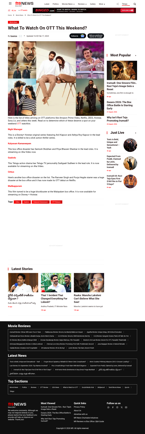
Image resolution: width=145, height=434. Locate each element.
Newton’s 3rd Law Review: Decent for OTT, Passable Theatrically (104, 340)
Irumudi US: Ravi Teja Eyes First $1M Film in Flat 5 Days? (32, 370)
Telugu (124, 4)
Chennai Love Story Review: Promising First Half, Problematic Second (70, 344)
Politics (56, 4)
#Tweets (23, 10)
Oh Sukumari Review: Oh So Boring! (53, 348)
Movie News (19, 15)
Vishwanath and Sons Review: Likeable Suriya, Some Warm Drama (32, 336)
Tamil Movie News (115, 387)
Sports (127, 387)
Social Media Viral (88, 387)
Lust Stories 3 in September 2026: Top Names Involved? (29, 366)
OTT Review (44, 387)
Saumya (13, 36)
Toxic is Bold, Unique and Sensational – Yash (25, 362)
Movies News (67, 4)
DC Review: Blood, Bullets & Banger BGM (23, 340)
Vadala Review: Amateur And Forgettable (23, 348)
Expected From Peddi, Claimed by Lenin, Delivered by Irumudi (111, 366)
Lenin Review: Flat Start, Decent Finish (81, 348)
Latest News (17, 356)
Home (10, 15)
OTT (19, 123)
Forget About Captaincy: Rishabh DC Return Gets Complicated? (65, 362)
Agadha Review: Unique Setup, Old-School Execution (104, 332)
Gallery (93, 4)
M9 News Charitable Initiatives (86, 418)
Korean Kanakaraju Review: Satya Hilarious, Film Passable (60, 340)
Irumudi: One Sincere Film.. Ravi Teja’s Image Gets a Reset (56, 408)
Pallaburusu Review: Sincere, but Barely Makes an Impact (64, 332)
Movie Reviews (19, 326)
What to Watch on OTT (70, 387)
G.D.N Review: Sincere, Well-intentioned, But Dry (74, 336)
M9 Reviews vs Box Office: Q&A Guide (89, 421)
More (101, 4)
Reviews (81, 4)
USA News (55, 387)
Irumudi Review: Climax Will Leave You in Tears (25, 332)
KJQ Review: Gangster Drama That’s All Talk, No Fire (111, 336)
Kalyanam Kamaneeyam (19, 143)
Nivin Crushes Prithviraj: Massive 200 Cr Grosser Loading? (109, 362)
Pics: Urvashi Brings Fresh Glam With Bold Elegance (69, 366)
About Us (77, 410)
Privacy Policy (79, 407)
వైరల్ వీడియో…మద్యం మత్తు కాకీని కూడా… (23, 373)
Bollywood (101, 387)
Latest (46, 4)
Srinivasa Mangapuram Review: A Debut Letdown (26, 344)
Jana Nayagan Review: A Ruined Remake (111, 344)
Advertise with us (80, 414)
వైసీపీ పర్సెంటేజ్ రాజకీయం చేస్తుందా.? (110, 370)
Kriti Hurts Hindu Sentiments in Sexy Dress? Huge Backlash (75, 370)
